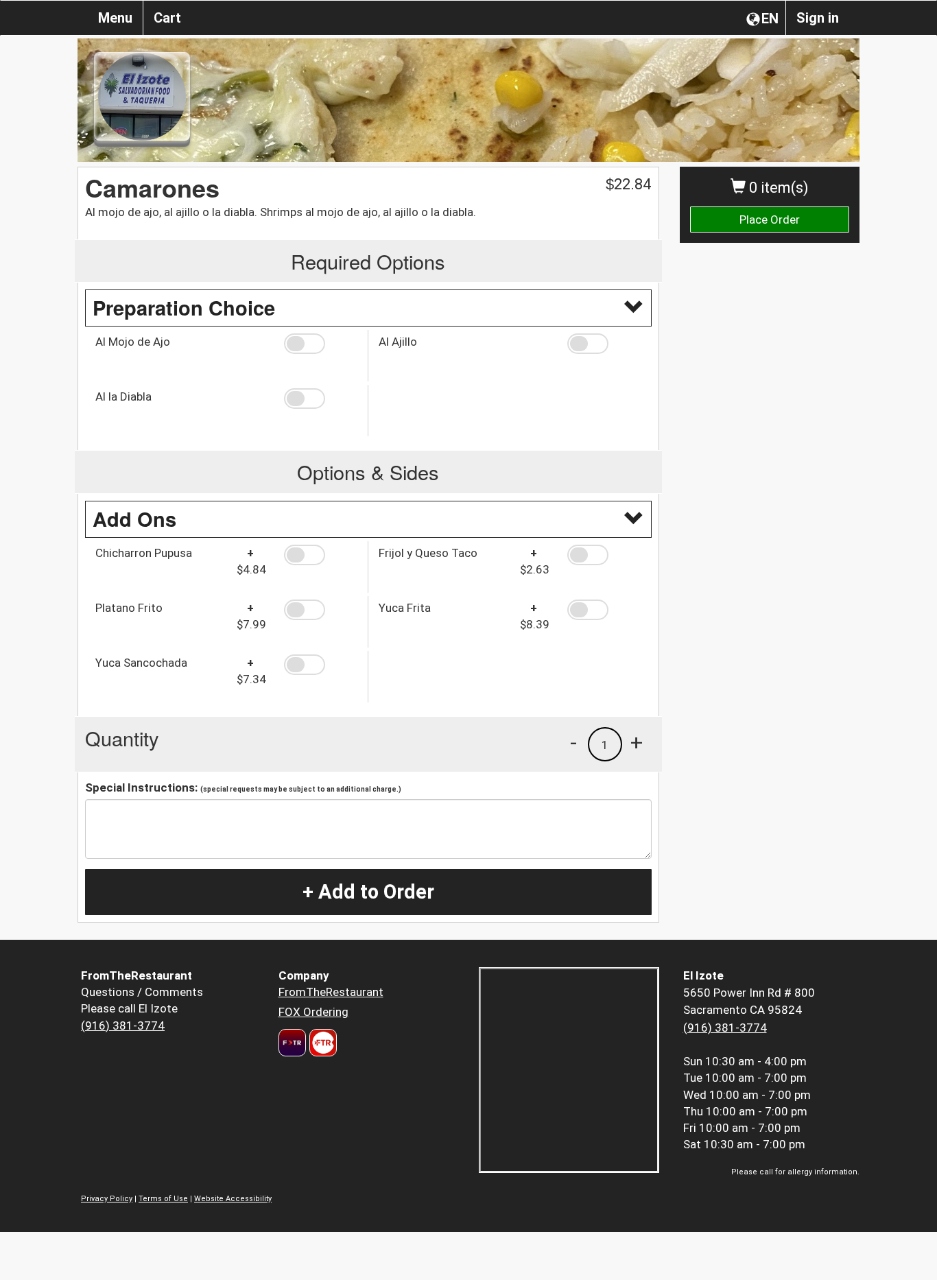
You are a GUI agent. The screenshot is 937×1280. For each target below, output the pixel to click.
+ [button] (636, 742)
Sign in (817, 18)
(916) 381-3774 (123, 1025)
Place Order (769, 219)
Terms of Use (163, 1198)
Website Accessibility (233, 1198)
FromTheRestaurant (330, 992)
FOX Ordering (313, 1012)
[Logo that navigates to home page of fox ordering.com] (321, 1042)
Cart (167, 18)
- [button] (573, 742)
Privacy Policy (106, 1198)
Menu (115, 18)
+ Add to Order (368, 891)
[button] (320, 343)
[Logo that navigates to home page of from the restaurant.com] (292, 1042)
